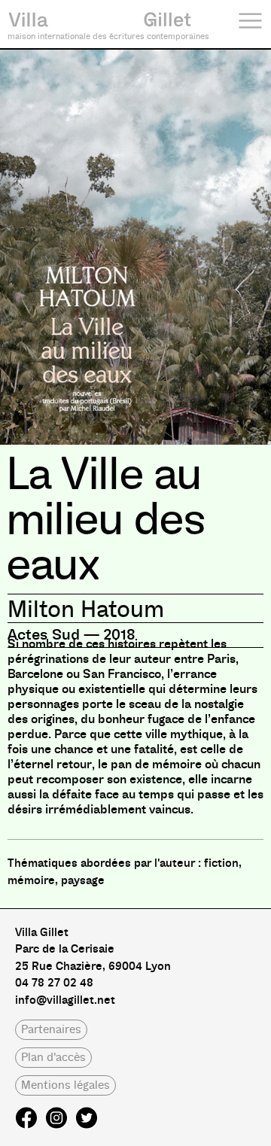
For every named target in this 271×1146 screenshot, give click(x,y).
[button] (51, 1030)
